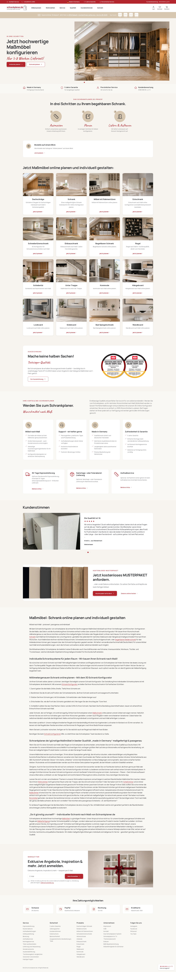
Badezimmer (34, 793)
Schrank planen (34, 64)
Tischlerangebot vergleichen (32, 954)
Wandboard (80, 957)
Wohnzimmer (43, 782)
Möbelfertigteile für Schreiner (113, 947)
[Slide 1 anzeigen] (84, 82)
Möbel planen (36, 8)
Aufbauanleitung (28, 934)
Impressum (107, 926)
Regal (78, 947)
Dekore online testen (128, 593)
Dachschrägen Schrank (84, 926)
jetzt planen (37, 212)
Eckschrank (80, 944)
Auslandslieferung (29, 952)
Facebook (133, 929)
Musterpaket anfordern (103, 593)
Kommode (80, 952)
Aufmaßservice (28, 939)
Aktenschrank (81, 936)
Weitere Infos (36, 489)
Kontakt (100, 8)
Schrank (32, 637)
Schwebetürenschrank (84, 934)
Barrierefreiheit (55, 936)
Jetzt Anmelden (72, 876)
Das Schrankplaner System (112, 934)
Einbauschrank (81, 941)
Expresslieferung (28, 926)
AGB (104, 929)
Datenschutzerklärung (47, 883)
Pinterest (133, 931)
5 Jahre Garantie (55, 926)
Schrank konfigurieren (52, 734)
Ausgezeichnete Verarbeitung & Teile (60, 940)
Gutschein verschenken (31, 957)
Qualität (73, 8)
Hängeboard (81, 954)
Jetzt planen (38, 153)
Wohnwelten (50, 8)
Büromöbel (33, 798)
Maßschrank (97, 713)
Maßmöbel (66, 818)
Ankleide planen (14, 64)
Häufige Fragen (28, 959)
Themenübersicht (109, 939)
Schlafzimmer (128, 782)
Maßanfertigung (43, 821)
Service (62, 8)
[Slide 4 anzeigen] (89, 82)
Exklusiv (106, 941)
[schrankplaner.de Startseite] (17, 8)
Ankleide (79, 939)
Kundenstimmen (87, 8)
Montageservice (28, 941)
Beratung (26, 936)
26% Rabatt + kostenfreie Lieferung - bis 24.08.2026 (88, 15)
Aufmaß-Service (14, 2)
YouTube (133, 934)
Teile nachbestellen (29, 944)
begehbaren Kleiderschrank (125, 639)
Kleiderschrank (82, 929)
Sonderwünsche (28, 949)
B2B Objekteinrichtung (111, 944)
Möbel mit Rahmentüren (85, 931)
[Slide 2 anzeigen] (86, 82)
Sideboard (80, 949)
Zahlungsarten (55, 929)
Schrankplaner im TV (110, 936)
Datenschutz (54, 934)
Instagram (133, 926)
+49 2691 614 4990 (29, 2)
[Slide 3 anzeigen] (88, 82)
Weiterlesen (88, 544)
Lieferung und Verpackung (31, 947)
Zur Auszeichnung (36, 379)
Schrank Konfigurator (70, 684)
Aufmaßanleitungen (29, 931)
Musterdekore (28, 929)
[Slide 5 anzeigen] (91, 82)
